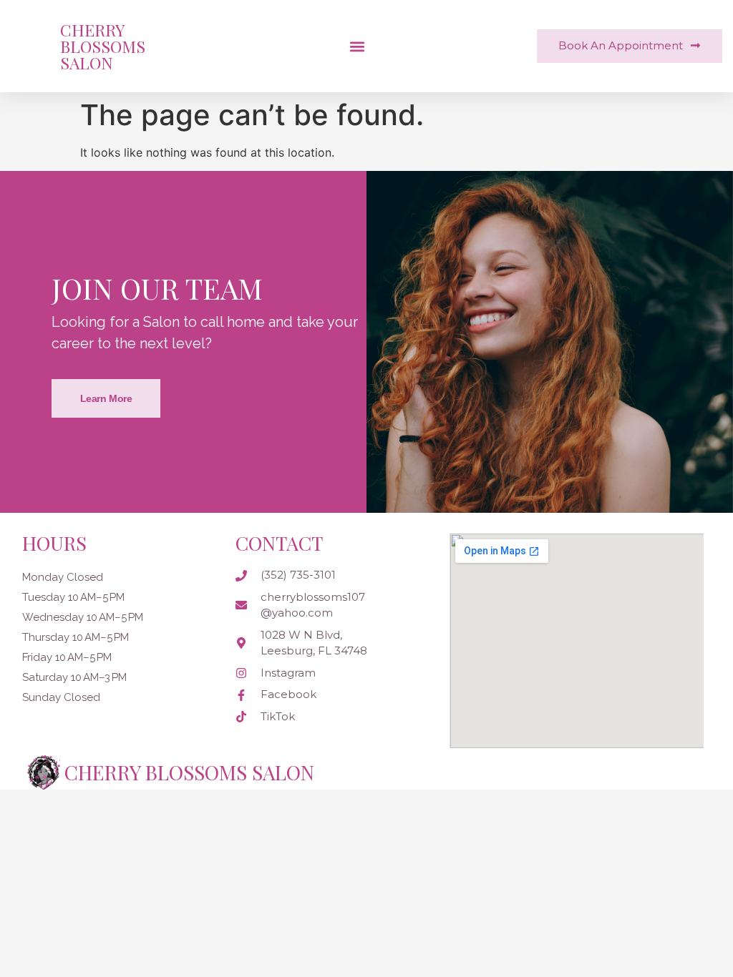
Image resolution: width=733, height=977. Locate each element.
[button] (357, 46)
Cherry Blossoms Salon (102, 46)
